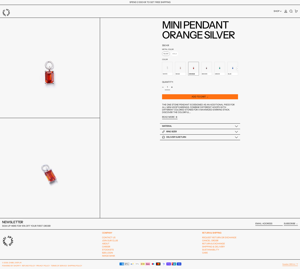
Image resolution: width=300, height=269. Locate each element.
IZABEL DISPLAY (15, 263)
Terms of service (59, 266)
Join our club (110, 240)
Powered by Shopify (11, 266)
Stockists (108, 249)
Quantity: (167, 82)
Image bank (108, 256)
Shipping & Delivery (213, 246)
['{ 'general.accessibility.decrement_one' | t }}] (163, 87)
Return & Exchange (213, 243)
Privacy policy (43, 266)
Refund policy (28, 266)
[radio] (166, 54)
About (105, 243)
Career (106, 246)
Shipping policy (75, 266)
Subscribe (289, 223)
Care (205, 253)
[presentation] (237, 68)
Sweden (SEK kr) (289, 264)
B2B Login (107, 253)
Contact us (108, 237)
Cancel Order (210, 240)
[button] (291, 11)
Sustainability (210, 249)
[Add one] (172, 87)
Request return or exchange (219, 237)
